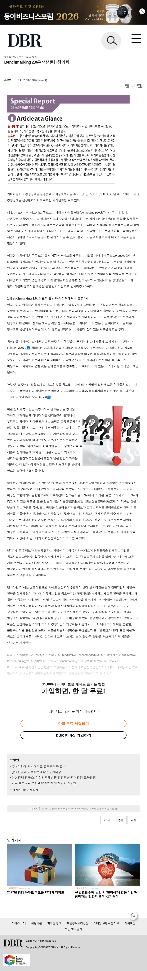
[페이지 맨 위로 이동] (134, 916)
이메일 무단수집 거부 (106, 923)
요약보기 (139, 85)
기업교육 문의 (73, 929)
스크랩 (133, 85)
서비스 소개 (19, 923)
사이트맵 (130, 923)
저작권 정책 (54, 923)
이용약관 (36, 923)
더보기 (121, 85)
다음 (134, 820)
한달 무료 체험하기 (73, 724)
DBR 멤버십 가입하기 (73, 735)
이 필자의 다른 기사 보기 (24, 789)
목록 (120, 820)
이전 (107, 820)
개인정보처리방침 (77, 923)
